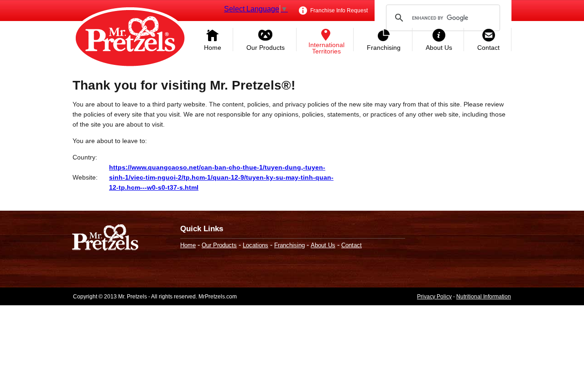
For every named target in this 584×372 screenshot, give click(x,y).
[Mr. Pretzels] (105, 238)
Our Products (265, 47)
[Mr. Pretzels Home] (130, 39)
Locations (255, 245)
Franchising (384, 47)
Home (212, 47)
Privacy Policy (434, 296)
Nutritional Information (483, 296)
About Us (439, 47)
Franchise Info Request (338, 10)
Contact (488, 47)
